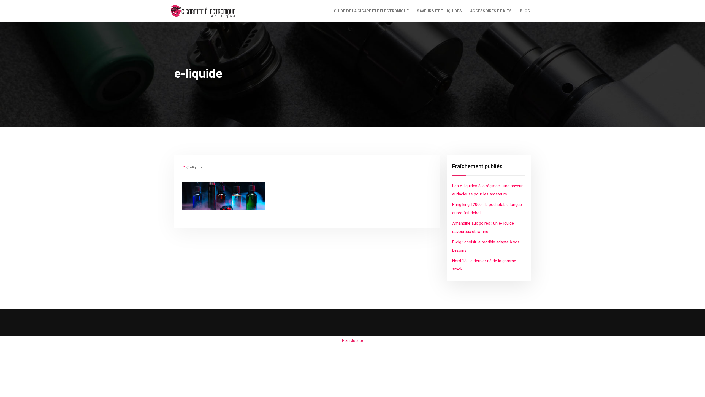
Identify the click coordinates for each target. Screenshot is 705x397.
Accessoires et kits (491, 11)
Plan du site (352, 340)
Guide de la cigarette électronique (371, 11)
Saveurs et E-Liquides (439, 11)
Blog (525, 11)
